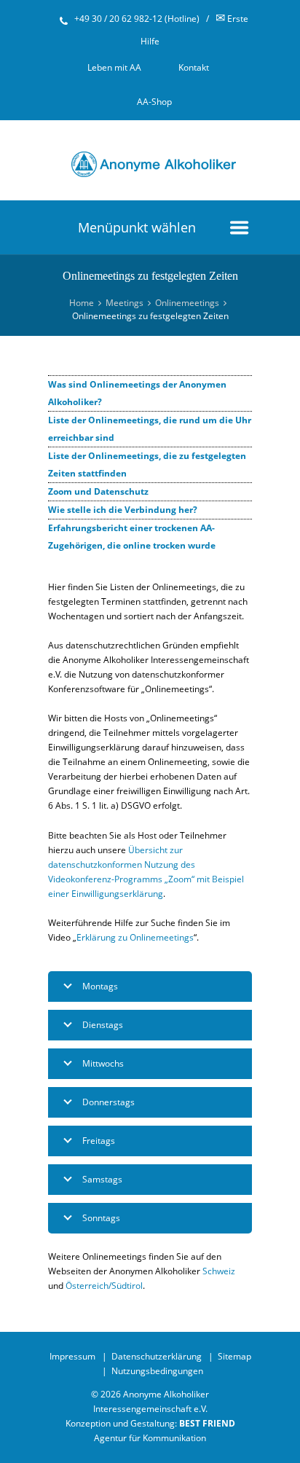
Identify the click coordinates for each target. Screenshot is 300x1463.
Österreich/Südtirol (104, 1285)
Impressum (72, 1356)
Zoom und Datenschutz (98, 491)
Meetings (124, 303)
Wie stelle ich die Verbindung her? (122, 509)
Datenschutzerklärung (156, 1356)
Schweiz (218, 1271)
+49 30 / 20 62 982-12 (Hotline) (137, 18)
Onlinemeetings (187, 303)
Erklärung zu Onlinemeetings (135, 937)
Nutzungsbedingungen (157, 1371)
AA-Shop (154, 101)
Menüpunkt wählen (137, 227)
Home (81, 303)
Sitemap (234, 1356)
